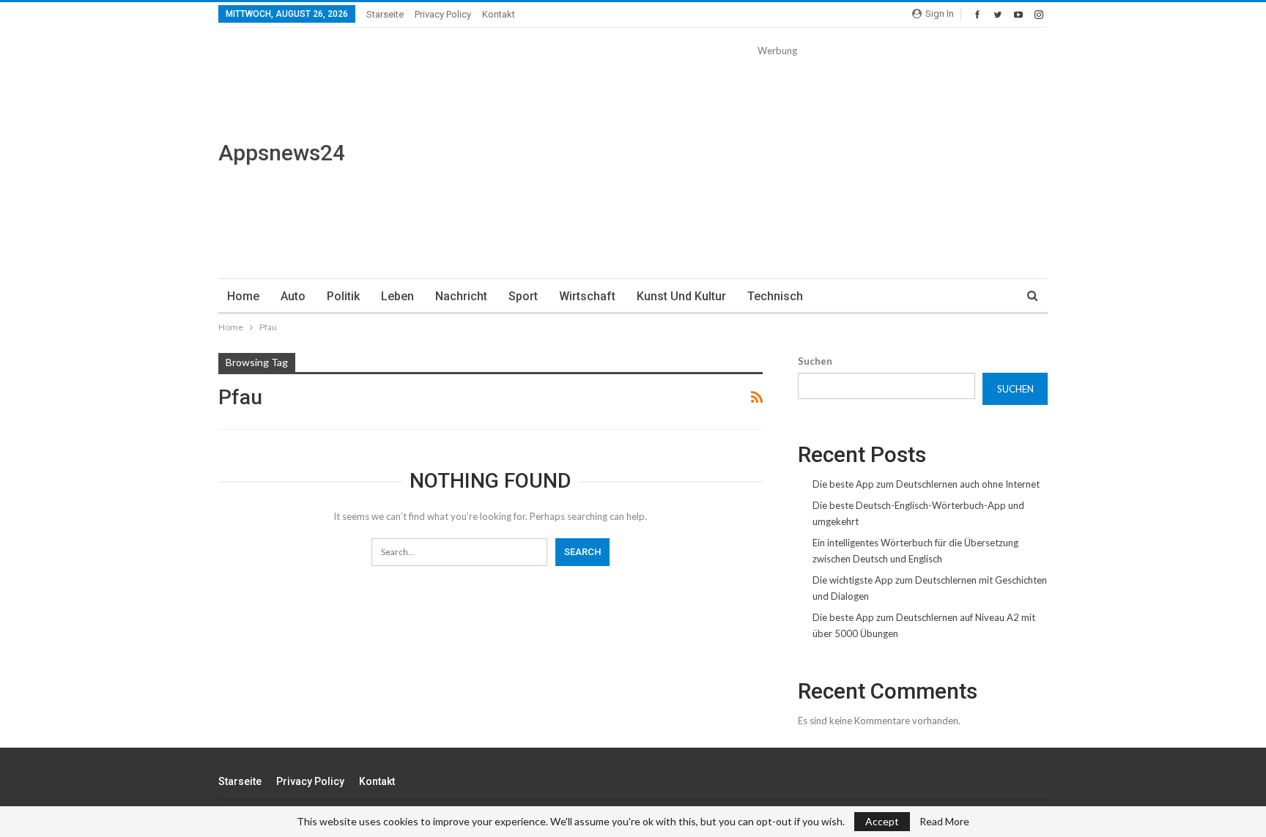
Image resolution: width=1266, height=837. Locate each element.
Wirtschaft (587, 296)
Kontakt (498, 14)
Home (243, 296)
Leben (397, 296)
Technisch (775, 296)
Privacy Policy (443, 14)
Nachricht (461, 296)
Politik (343, 296)
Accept (882, 821)
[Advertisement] (777, 161)
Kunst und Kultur (681, 296)
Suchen (815, 361)
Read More (944, 821)
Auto (293, 296)
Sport (523, 296)
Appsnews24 (281, 152)
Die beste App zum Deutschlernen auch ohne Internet (926, 484)
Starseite (385, 14)
